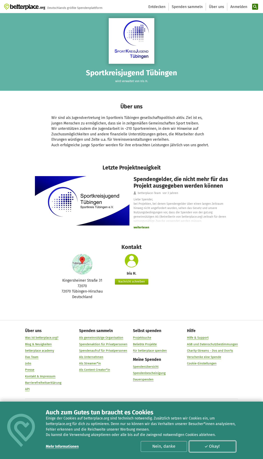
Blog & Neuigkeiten (38, 344)
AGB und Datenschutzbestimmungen (212, 344)
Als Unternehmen (91, 357)
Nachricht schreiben (131, 281)
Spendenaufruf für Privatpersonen (103, 350)
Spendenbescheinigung (149, 373)
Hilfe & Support (198, 337)
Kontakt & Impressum (40, 376)
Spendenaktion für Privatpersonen (103, 344)
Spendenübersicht (145, 366)
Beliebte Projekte (145, 344)
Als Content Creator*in (94, 370)
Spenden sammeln (187, 7)
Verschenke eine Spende (204, 357)
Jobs (28, 363)
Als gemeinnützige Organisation (101, 337)
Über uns (216, 7)
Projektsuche (142, 337)
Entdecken (156, 7)
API (27, 389)
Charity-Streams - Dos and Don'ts (210, 350)
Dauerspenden (143, 379)
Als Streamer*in (90, 363)
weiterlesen (141, 227)
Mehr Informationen (62, 446)
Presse (29, 370)
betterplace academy (39, 350)
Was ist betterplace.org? (41, 337)
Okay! (214, 446)
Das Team (31, 357)
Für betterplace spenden (150, 350)
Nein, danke (163, 446)
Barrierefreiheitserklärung (43, 383)
